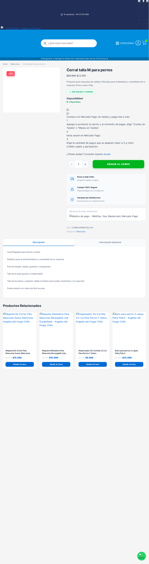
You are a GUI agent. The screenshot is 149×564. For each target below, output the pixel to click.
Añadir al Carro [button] (19, 364)
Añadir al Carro (118, 164)
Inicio (5, 64)
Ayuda (107, 154)
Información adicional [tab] (110, 242)
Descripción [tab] (39, 242)
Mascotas (15, 64)
